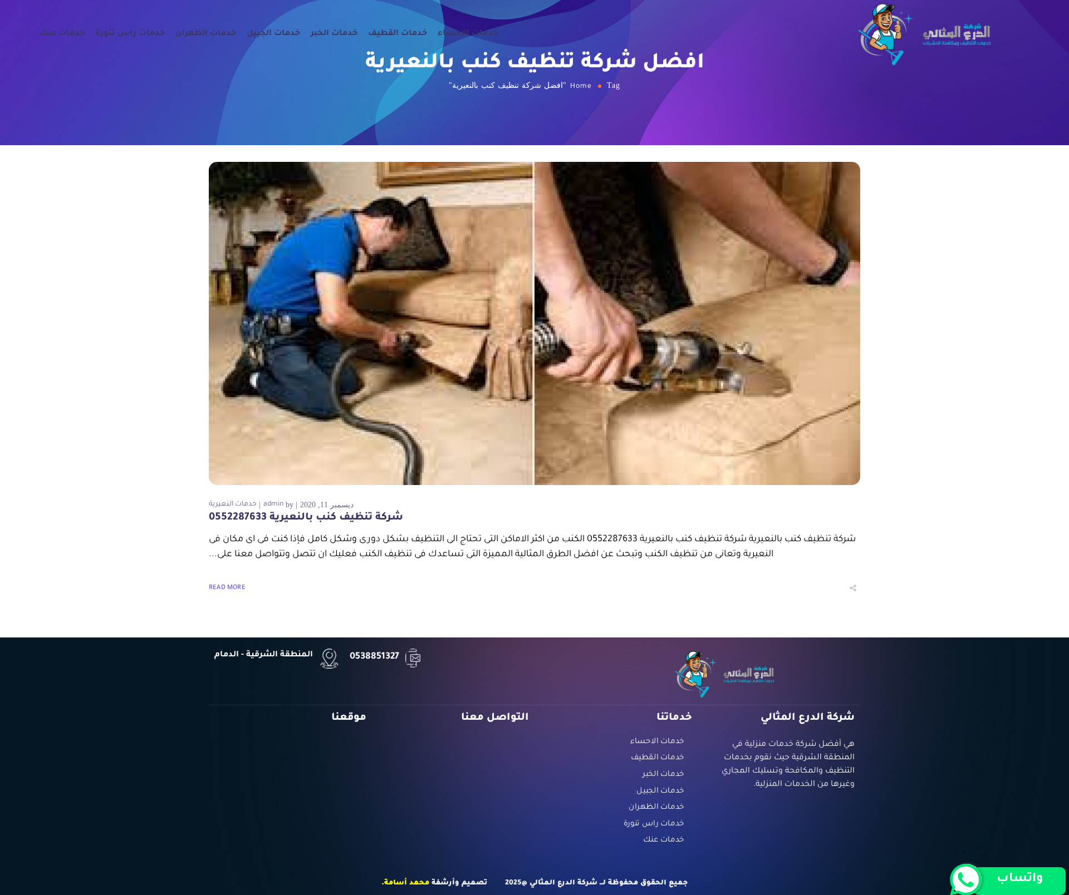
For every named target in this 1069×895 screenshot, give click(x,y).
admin (273, 504)
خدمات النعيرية (233, 504)
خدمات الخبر (334, 33)
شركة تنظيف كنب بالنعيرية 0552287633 (306, 517)
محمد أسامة (406, 883)
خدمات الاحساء (468, 33)
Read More (227, 588)
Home (581, 87)
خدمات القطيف (397, 33)
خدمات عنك (62, 33)
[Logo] (924, 33)
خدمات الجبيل (273, 33)
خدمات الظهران (205, 33)
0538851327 (374, 657)
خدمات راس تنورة (130, 33)
